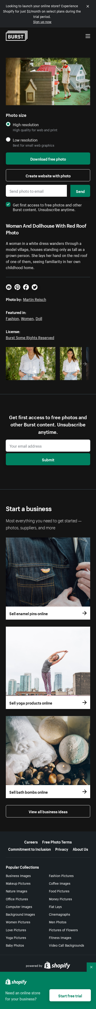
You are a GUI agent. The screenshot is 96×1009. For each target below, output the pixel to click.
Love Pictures (16, 929)
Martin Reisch (34, 299)
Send (80, 191)
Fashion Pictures (61, 875)
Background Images (20, 914)
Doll (39, 318)
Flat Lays (55, 906)
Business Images (18, 875)
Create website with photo (48, 175)
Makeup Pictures (18, 883)
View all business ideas (48, 811)
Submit (48, 459)
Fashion (12, 318)
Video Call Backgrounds (66, 945)
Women (27, 318)
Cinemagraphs (59, 914)
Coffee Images (59, 883)
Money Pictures (60, 898)
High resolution (26, 124)
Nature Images (16, 890)
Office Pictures (17, 898)
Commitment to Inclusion (29, 849)
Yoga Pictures (16, 937)
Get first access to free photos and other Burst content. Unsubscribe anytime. (47, 206)
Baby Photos (15, 945)
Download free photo (48, 158)
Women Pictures (18, 921)
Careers (31, 841)
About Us (80, 849)
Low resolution (25, 139)
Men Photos (57, 921)
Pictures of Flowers (63, 929)
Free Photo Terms (57, 841)
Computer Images (19, 906)
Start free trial (70, 995)
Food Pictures (59, 890)
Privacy (61, 849)
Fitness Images (60, 937)
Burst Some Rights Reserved (30, 337)
